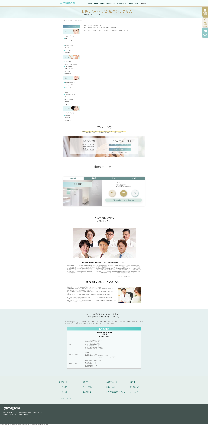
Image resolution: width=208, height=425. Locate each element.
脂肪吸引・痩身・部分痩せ (71, 64)
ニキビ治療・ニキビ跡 (70, 94)
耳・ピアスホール (69, 50)
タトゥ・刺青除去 (69, 99)
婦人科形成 (67, 71)
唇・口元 (67, 48)
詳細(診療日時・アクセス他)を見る (123, 200)
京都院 (134, 178)
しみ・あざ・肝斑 (69, 85)
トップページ (87, 27)
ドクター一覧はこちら (124, 276)
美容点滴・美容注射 (69, 113)
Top (64, 20)
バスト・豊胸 (68, 61)
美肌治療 (67, 101)
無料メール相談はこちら (120, 149)
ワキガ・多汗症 (68, 66)
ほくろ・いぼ (68, 87)
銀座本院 (73, 178)
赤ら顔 (66, 97)
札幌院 (94, 178)
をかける (112, 193)
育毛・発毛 (67, 115)
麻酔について (68, 120)
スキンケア (67, 104)
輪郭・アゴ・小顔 (69, 45)
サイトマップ (106, 27)
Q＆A (136, 3)
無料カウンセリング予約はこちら (120, 145)
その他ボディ (68, 73)
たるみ (66, 92)
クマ (66, 38)
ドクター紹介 (120, 3)
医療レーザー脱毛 (69, 68)
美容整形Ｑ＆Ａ (68, 117)
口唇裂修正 (67, 52)
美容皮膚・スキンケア (70, 82)
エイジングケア (68, 40)
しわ (66, 89)
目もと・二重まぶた (69, 36)
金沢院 (114, 178)
